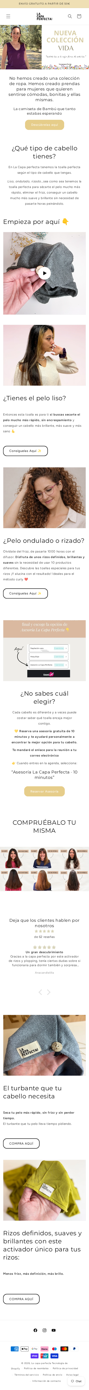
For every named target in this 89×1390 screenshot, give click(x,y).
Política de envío (52, 1374)
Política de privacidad (65, 1368)
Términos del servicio (26, 1374)
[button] (8, 16)
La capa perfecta (41, 1363)
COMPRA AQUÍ (21, 1143)
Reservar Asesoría (44, 791)
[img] (44, 931)
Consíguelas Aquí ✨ (25, 451)
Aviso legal (72, 1374)
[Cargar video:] (44, 273)
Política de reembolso (36, 1368)
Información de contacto (46, 1381)
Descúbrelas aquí (44, 125)
